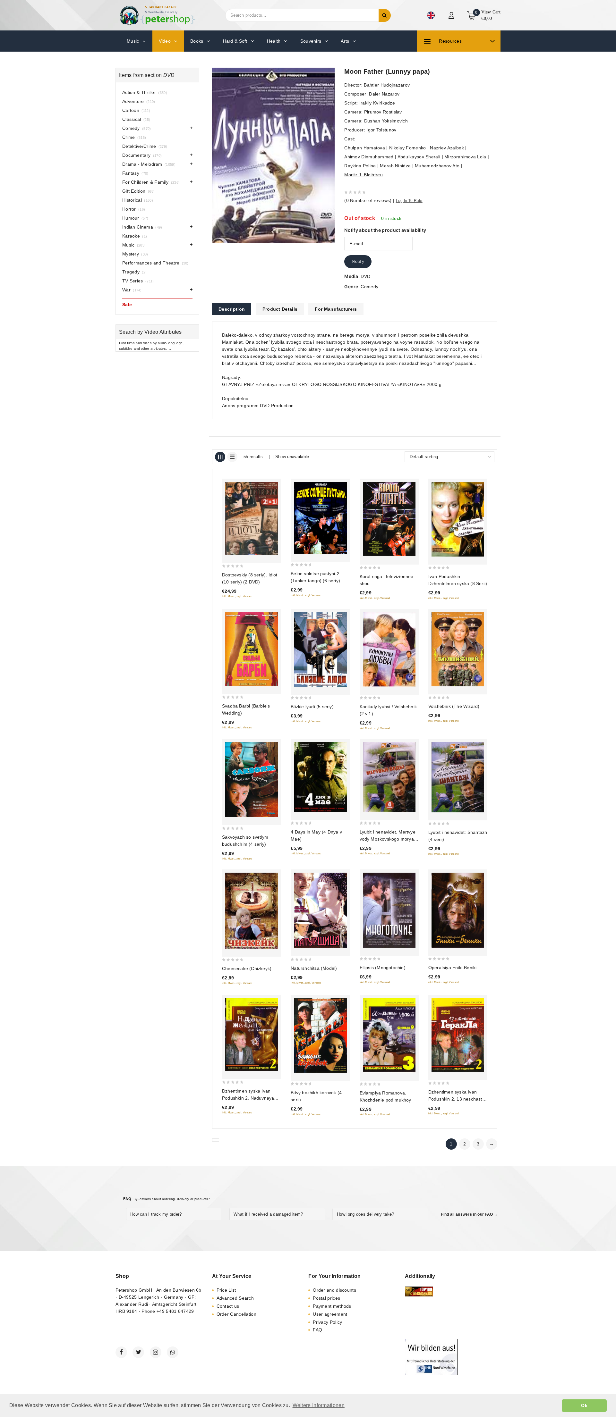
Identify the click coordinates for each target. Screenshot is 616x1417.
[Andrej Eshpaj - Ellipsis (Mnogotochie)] (389, 910)
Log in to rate (409, 200)
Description (231, 309)
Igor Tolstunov (381, 129)
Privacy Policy (327, 1322)
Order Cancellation (236, 1314)
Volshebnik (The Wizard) (454, 706)
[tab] (231, 309)
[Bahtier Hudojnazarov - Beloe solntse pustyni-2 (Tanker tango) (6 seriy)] (320, 518)
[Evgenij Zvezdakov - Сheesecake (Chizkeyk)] (251, 911)
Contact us (228, 1306)
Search (385, 15)
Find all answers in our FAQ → (469, 1214)
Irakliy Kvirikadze (377, 102)
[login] (452, 15)
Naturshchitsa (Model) (314, 968)
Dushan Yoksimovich (386, 120)
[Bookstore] (157, 15)
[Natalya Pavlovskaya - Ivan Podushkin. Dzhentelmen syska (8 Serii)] (458, 519)
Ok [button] (584, 1405)
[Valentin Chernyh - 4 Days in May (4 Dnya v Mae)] (320, 777)
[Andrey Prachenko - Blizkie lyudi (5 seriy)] (320, 649)
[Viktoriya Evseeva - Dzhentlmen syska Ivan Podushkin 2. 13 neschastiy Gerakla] (458, 1035)
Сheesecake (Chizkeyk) (246, 968)
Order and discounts (334, 1290)
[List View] (232, 457)
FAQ (317, 1329)
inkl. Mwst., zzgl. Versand (237, 596)
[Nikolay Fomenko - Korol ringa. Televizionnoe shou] (389, 519)
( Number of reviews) (367, 200)
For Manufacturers (336, 309)
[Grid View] (220, 457)
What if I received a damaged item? (268, 1214)
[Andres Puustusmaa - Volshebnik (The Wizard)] (458, 649)
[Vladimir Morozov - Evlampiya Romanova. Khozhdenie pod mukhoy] (389, 1035)
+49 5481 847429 (162, 7)
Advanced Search (235, 1298)
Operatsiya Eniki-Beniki (452, 967)
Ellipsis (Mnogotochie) (383, 967)
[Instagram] (155, 1352)
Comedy (369, 286)
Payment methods (332, 1306)
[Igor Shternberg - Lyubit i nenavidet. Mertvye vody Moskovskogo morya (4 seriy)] (389, 777)
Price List (226, 1290)
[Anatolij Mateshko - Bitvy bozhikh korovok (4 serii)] (320, 1035)
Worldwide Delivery (162, 12)
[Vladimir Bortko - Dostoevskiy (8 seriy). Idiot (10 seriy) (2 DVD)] (251, 518)
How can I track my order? (156, 1214)
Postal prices (326, 1298)
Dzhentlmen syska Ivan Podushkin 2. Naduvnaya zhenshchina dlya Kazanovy (251, 1098)
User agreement (330, 1314)
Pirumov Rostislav (383, 111)
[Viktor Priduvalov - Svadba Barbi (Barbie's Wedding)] (251, 649)
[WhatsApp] (172, 1352)
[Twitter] (138, 1352)
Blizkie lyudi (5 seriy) (312, 706)
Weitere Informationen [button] (319, 1405)
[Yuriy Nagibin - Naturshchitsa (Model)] (320, 910)
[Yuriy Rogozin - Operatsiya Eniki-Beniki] (458, 910)
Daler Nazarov (384, 93)
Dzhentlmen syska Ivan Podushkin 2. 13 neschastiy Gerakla (456, 1099)
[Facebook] (121, 1352)
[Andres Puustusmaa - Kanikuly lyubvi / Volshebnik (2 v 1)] (389, 649)
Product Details (280, 309)
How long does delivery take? (365, 1214)
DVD (365, 276)
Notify (358, 261)
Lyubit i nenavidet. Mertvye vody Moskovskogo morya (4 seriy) (387, 839)
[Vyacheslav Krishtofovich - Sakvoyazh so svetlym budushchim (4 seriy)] (251, 779)
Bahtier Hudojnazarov (387, 85)
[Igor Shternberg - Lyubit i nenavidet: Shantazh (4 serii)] (458, 777)
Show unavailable (292, 456)
